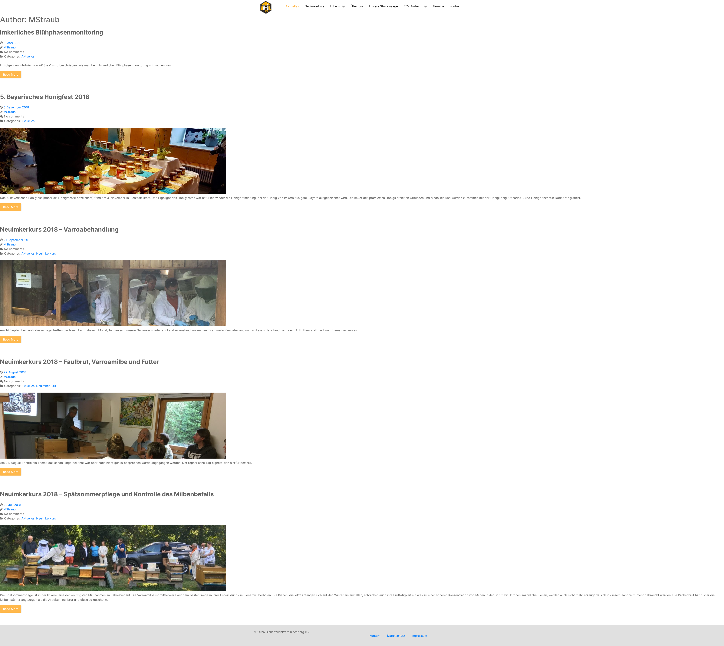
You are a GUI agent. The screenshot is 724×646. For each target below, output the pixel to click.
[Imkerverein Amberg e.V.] (265, 7)
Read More (10, 74)
